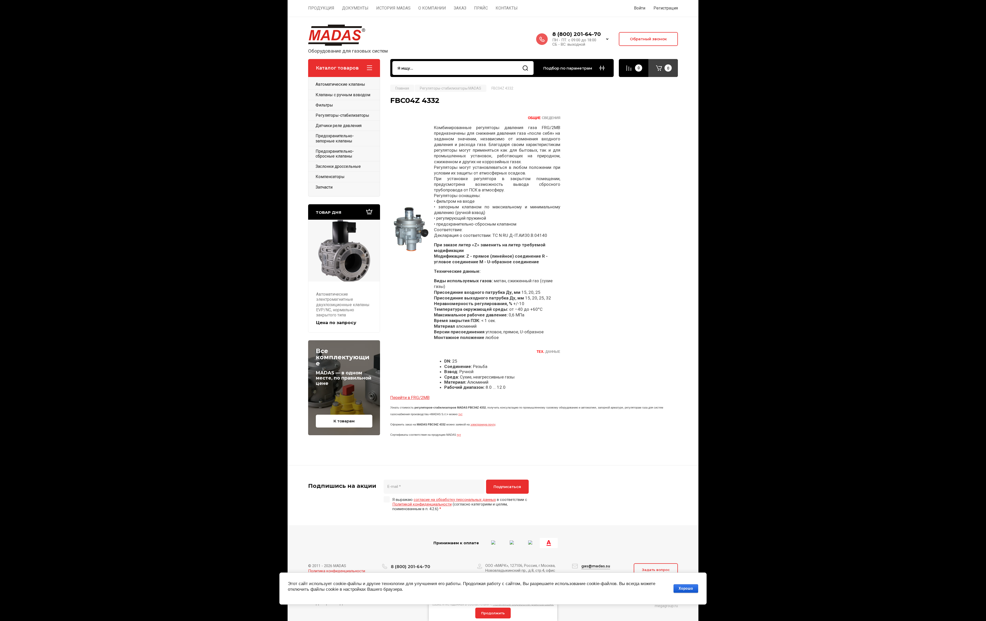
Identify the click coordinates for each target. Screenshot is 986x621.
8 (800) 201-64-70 (576, 34)
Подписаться (507, 486)
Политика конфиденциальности (336, 571)
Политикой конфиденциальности (422, 504)
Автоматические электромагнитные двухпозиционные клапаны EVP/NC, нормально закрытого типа (342, 305)
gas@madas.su (595, 566)
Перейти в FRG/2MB (410, 397)
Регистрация (665, 8)
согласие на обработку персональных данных (455, 499)
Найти (525, 68)
